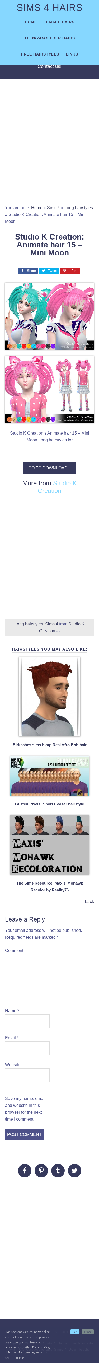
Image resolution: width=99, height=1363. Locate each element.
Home (37, 207)
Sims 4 (53, 207)
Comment (14, 950)
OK (75, 1331)
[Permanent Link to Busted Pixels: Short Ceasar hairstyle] (49, 793)
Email (11, 1037)
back (89, 901)
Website (12, 1064)
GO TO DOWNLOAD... (49, 468)
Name (12, 1011)
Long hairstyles (78, 207)
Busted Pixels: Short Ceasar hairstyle (49, 804)
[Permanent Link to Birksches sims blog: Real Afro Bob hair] (49, 733)
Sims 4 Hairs (50, 7)
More (88, 1331)
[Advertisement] (49, 144)
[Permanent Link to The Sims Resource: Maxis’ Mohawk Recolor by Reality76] (49, 871)
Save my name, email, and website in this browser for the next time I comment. (25, 1108)
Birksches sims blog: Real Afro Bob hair (50, 745)
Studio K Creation (57, 487)
